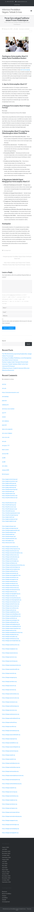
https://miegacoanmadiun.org (9, 636)
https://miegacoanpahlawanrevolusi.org (12, 632)
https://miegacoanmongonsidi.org (10, 812)
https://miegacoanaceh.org (9, 685)
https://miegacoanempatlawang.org (11, 597)
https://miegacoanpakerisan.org (10, 634)
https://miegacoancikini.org (9, 726)
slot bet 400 (5, 453)
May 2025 (4, 865)
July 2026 (4, 849)
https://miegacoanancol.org (9, 630)
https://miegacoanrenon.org (9, 657)
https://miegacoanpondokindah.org (11, 734)
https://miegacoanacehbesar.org (10, 585)
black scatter (5, 449)
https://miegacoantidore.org (9, 681)
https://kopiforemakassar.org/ (9, 497)
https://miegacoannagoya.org (9, 808)
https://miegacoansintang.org (9, 661)
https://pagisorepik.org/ (8, 517)
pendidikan (5, 897)
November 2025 (6, 853)
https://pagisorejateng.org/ (9, 487)
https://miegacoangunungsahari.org (11, 628)
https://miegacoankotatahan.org (10, 693)
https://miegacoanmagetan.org (10, 579)
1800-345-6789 (10, 1)
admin (16, 29)
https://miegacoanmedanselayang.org (11, 816)
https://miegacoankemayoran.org (10, 714)
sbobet (4, 417)
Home (5, 22)
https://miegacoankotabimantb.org (11, 718)
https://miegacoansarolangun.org (10, 620)
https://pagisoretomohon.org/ (9, 481)
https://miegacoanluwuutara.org (10, 587)
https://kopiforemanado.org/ (9, 538)
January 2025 (5, 873)
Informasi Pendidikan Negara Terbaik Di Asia (16, 908)
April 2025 (4, 867)
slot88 (3, 457)
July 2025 (4, 861)
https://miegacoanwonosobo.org (10, 697)
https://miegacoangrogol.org (9, 738)
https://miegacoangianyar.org (9, 800)
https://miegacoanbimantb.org (10, 571)
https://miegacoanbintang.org (9, 559)
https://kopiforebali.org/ (8, 534)
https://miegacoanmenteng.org (10, 751)
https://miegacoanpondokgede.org (11, 746)
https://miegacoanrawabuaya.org (10, 730)
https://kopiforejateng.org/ (9, 504)
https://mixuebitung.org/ (8, 511)
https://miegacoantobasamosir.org (11, 589)
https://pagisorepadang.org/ (9, 485)
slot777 (4, 412)
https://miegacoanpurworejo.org (10, 606)
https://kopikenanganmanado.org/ (11, 530)
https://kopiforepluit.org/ (8, 493)
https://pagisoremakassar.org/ (9, 519)
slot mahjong (5, 421)
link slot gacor (5, 474)
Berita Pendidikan (6, 893)
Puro (17, 910)
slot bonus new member (8, 408)
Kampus (4, 895)
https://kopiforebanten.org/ (9, 502)
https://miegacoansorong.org (9, 791)
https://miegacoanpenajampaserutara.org (12, 775)
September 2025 (6, 857)
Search (4, 340)
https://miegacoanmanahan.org (10, 546)
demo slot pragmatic (7, 429)
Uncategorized (7, 250)
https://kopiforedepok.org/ (9, 532)
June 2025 (4, 863)
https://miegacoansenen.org (9, 710)
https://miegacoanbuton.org (9, 591)
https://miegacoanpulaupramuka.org (11, 665)
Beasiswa (4, 891)
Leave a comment (25, 29)
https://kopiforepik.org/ (8, 491)
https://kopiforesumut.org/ (9, 506)
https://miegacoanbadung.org (9, 581)
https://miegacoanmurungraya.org (11, 569)
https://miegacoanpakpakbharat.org (11, 616)
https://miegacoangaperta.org (9, 820)
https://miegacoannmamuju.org (10, 573)
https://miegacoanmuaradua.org (10, 771)
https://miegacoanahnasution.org (10, 644)
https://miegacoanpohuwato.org (10, 550)
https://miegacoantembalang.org (10, 828)
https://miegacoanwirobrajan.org (10, 824)
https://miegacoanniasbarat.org (10, 577)
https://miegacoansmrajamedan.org (11, 640)
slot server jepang (25, 69)
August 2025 (5, 859)
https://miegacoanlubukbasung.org (11, 767)
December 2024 (6, 876)
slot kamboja (5, 396)
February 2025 (5, 871)
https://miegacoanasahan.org (9, 595)
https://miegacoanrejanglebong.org (11, 593)
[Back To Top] (30, 908)
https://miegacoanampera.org (9, 702)
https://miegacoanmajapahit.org (10, 832)
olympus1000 (5, 470)
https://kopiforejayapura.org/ (9, 509)
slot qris (4, 388)
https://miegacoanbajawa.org (9, 563)
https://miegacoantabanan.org (10, 583)
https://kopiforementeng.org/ (9, 489)
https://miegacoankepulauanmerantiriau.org (13, 565)
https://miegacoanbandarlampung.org (11, 783)
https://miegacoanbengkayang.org (11, 624)
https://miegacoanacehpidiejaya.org (11, 614)
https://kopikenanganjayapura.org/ (11, 513)
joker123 (4, 400)
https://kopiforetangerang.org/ (10, 515)
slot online (4, 466)
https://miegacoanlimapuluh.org (10, 622)
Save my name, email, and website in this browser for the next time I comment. (17, 322)
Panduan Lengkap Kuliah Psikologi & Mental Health (15, 362)
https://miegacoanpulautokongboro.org (12, 552)
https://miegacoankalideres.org (10, 742)
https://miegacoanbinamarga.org (10, 706)
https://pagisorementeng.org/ (9, 479)
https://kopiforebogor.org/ (9, 536)
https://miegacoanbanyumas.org (10, 554)
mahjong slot (5, 404)
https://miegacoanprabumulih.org (10, 669)
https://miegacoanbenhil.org (9, 722)
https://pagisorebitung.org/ (9, 483)
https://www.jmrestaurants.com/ (10, 392)
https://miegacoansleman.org (9, 804)
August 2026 (5, 847)
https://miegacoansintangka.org (10, 561)
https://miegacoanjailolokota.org (10, 612)
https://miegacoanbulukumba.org (10, 557)
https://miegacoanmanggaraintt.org (11, 575)
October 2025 (5, 855)
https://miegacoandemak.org (9, 618)
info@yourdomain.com (22, 1)
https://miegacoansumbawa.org (10, 608)
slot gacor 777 (5, 445)
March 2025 (5, 869)
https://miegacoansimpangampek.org (11, 599)
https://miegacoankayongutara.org (11, 548)
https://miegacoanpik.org (8, 755)
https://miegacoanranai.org (9, 689)
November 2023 (6, 878)
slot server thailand (7, 433)
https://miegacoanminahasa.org (10, 796)
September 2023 (6, 882)
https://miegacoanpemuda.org (10, 653)
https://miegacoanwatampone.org (11, 601)
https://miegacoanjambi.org (9, 787)
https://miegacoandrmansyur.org (10, 638)
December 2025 (6, 851)
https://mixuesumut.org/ (8, 542)
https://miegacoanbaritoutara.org (10, 604)
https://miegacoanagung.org (9, 677)
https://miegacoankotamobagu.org (11, 567)
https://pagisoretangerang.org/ (10, 528)
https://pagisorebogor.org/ (9, 526)
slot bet (4, 384)
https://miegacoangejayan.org (9, 648)
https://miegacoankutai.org (9, 610)
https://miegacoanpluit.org (9, 759)
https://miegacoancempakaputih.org (11, 626)
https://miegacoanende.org (9, 673)
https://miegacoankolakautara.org (10, 763)
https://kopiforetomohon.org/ (9, 495)
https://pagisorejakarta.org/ (9, 521)
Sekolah (4, 899)
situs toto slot (5, 437)
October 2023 (5, 880)
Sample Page (17, 4)
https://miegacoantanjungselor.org (11, 779)
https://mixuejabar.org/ (8, 540)
